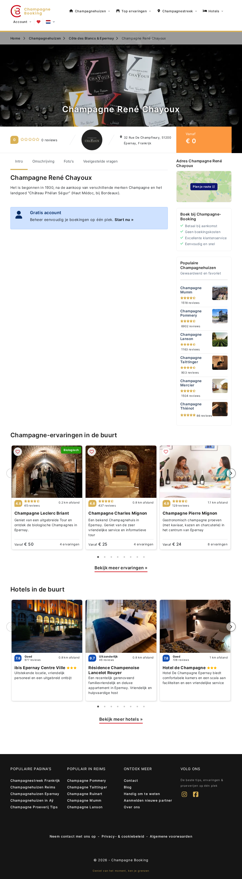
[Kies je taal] (50, 22)
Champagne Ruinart (84, 794)
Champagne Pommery (86, 780)
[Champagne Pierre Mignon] (195, 472)
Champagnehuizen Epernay (34, 794)
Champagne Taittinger (87, 787)
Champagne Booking (129, 860)
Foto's (69, 161)
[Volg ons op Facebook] (195, 797)
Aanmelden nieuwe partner (148, 800)
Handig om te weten (142, 794)
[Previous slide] (11, 473)
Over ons (132, 807)
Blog (128, 787)
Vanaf (24, 544)
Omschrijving (43, 161)
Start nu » (124, 219)
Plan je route (202, 186)
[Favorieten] (38, 21)
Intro (19, 161)
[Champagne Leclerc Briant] (47, 472)
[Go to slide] (98, 557)
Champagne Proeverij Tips (34, 807)
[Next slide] (231, 473)
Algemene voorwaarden (171, 836)
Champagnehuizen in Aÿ (32, 800)
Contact (131, 780)
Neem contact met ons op (73, 836)
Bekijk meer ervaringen (121, 567)
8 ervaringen (218, 544)
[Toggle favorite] (17, 451)
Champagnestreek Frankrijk (35, 780)
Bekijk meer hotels (121, 719)
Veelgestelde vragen (100, 161)
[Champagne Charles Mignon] (121, 472)
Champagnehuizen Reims (33, 787)
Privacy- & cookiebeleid (123, 836)
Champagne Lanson (85, 807)
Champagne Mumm (84, 800)
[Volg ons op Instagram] (184, 797)
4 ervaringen (70, 544)
